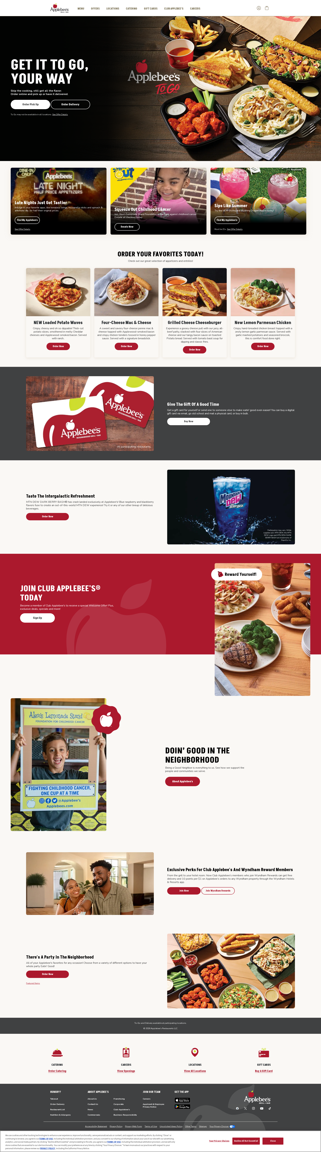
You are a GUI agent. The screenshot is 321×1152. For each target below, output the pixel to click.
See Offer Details (60, 114)
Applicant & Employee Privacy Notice (153, 1105)
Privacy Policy (116, 1126)
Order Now (58, 346)
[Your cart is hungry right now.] (267, 8)
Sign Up (37, 618)
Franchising (119, 1098)
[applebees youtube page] (261, 1108)
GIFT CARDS (150, 8)
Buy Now (188, 421)
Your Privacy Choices (219, 1126)
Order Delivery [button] (70, 104)
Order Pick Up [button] (30, 104)
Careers (146, 1098)
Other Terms (190, 1126)
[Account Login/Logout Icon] (259, 8)
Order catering (57, 1071)
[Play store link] (182, 1106)
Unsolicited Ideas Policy (171, 1126)
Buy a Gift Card (264, 1071)
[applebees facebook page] (237, 1108)
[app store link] (182, 1100)
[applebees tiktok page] (268, 1108)
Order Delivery (57, 1104)
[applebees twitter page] (245, 1108)
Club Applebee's (122, 1109)
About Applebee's (182, 781)
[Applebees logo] (59, 8)
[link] (58, 312)
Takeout (54, 1098)
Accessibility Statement (96, 1126)
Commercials (94, 1115)
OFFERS (95, 8)
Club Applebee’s (173, 8)
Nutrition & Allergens (60, 1115)
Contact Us (93, 1104)
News (90, 1109)
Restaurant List (57, 1109)
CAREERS (195, 8)
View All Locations (195, 1071)
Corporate (119, 1104)
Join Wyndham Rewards (218, 890)
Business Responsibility (125, 1115)
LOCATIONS (112, 8)
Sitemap (203, 1126)
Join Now (184, 890)
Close (273, 1140)
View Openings (126, 1071)
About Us (92, 1098)
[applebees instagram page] (253, 1108)
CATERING (131, 8)
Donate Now (127, 226)
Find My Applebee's (27, 220)
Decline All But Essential (246, 1140)
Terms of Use (151, 1126)
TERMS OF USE (46, 1138)
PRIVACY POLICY (47, 1148)
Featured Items (33, 983)
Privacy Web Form (133, 1126)
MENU (81, 8)
